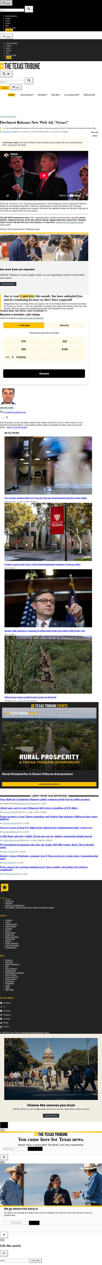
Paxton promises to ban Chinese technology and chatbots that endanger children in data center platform (48, 818)
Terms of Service (11, 977)
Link (2, 1260)
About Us (8, 960)
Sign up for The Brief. (17, 145)
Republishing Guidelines (14, 973)
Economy (8, 928)
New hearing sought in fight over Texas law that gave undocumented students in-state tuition (46, 497)
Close (7, 3)
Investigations (11, 16)
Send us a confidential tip (14, 905)
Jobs (6, 966)
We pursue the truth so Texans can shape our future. (29, 907)
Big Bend (42, 94)
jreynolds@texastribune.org (14, 412)
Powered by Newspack (30, 1033)
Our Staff (8, 962)
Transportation (10, 948)
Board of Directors (12, 964)
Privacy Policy (10, 979)
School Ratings (26, 94)
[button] (44, 144)
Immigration (10, 939)
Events (8, 23)
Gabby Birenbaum (10, 832)
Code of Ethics (10, 975)
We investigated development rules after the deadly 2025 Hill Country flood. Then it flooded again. (47, 846)
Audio (7, 985)
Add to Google (8, 284)
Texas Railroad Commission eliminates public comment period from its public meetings (45, 799)
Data (7, 25)
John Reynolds (8, 132)
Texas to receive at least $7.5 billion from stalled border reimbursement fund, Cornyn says (46, 827)
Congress (8, 920)
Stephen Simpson (10, 874)
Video (7, 988)
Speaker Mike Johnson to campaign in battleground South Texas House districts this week (45, 630)
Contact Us (9, 901)
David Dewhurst (31, 203)
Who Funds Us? (11, 969)
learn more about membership (30, 318)
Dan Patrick (32, 211)
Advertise (8, 903)
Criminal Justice (11, 924)
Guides (7, 18)
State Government (8, 117)
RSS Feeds (9, 990)
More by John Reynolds (17, 427)
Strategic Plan (10, 971)
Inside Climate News (28, 804)
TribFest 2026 (89, 94)
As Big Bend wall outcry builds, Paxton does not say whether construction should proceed (46, 836)
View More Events (49, 784)
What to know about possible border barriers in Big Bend (30, 697)
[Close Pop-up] (4, 1125)
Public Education (11, 943)
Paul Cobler (8, 863)
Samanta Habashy (11, 823)
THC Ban (55, 94)
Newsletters (10, 28)
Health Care (9, 935)
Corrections (9, 981)
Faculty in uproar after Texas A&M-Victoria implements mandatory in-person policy (43, 564)
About (7, 21)
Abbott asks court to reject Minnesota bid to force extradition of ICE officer (39, 808)
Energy (8, 931)
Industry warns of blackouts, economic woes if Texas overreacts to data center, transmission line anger (49, 857)
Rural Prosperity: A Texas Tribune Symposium (37, 774)
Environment (10, 933)
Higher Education (12, 937)
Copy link (35, 1260)
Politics (8, 941)
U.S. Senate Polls (71, 94)
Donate (9, 30)
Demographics (10, 926)
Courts (7, 922)
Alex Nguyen (8, 812)
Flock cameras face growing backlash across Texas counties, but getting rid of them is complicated (44, 868)
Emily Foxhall (9, 852)
